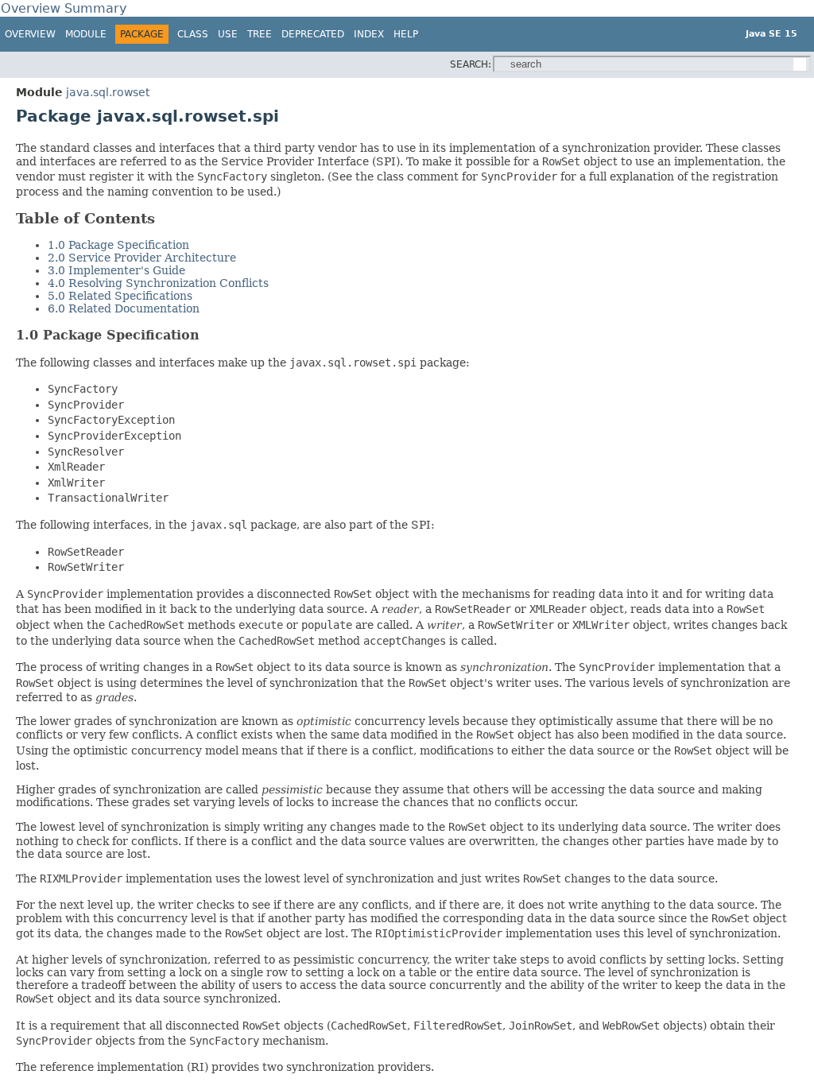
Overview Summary (63, 8)
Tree (259, 34)
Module (86, 34)
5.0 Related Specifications (120, 295)
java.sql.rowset (107, 92)
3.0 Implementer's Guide (116, 270)
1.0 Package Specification (118, 245)
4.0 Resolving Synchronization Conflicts (158, 283)
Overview (30, 34)
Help (405, 34)
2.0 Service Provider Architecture (142, 257)
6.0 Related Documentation (124, 308)
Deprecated (312, 34)
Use (228, 34)
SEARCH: (470, 64)
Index (369, 34)
